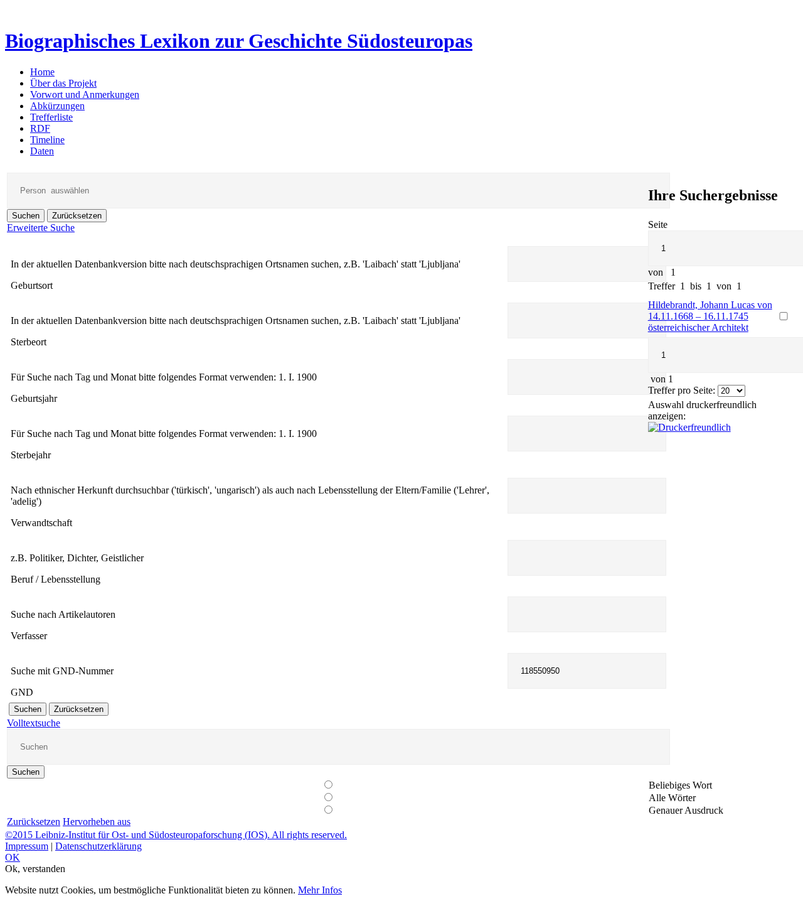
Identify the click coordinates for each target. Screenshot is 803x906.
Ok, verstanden (35, 868)
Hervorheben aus (96, 821)
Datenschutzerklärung (98, 846)
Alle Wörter (672, 797)
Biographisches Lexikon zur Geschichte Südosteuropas (238, 41)
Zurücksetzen (77, 215)
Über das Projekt (63, 83)
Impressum (26, 846)
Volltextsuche (33, 723)
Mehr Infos (320, 890)
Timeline (47, 139)
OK (12, 857)
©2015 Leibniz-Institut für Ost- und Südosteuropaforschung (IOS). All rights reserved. (176, 834)
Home (42, 72)
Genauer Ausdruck (686, 810)
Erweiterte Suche (41, 227)
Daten (42, 151)
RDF (40, 128)
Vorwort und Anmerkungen (84, 94)
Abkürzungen (57, 105)
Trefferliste (51, 117)
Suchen (26, 215)
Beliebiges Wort (680, 785)
